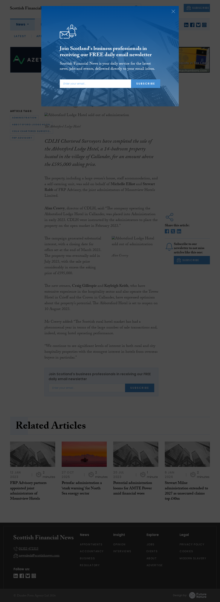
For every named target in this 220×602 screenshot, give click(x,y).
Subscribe (145, 83)
